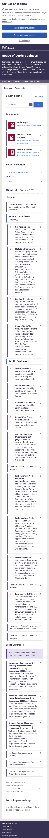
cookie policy (7, 22)
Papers (11, 181)
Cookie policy (6, 826)
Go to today (39, 96)
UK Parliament (6, 81)
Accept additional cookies (25, 28)
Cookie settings (24, 41)
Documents (20, 88)
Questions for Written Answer (18, 172)
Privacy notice (6, 832)
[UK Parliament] (8, 47)
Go (38, 104)
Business (17, 81)
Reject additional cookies (24, 35)
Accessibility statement (10, 835)
